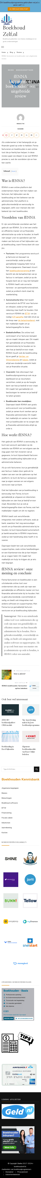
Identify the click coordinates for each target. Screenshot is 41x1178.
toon (13, 171)
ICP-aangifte (17, 317)
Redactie (20, 124)
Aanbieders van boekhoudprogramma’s (16, 1169)
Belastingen (7, 798)
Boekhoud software (10, 803)
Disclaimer (9, 1172)
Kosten (4, 832)
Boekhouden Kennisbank (20, 779)
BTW (27, 313)
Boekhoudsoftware (24, 70)
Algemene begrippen (10, 788)
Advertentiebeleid (12, 1174)
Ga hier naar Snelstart (18, 9)
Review (11, 70)
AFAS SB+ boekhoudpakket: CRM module (9, 722)
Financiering (6, 813)
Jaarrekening (7, 827)
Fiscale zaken (7, 818)
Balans (4, 793)
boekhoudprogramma (20, 270)
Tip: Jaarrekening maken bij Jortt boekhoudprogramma (30, 722)
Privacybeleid (22, 1172)
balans (25, 359)
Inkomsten (6, 823)
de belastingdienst (26, 320)
